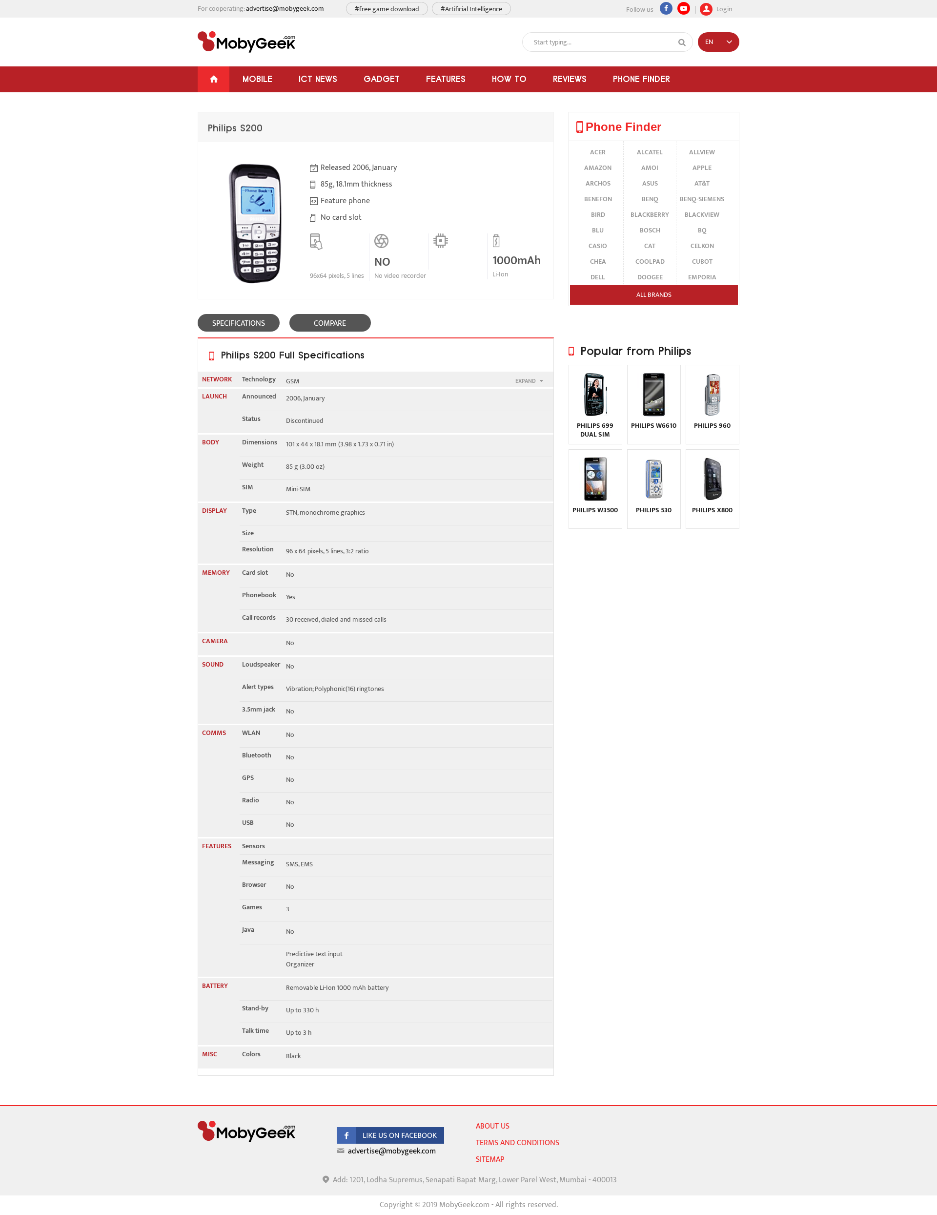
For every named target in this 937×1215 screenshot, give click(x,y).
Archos (598, 183)
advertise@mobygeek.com (285, 8)
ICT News (318, 79)
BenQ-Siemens (702, 199)
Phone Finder (641, 79)
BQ (702, 230)
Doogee (650, 277)
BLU (598, 230)
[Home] (213, 79)
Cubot (702, 261)
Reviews (570, 79)
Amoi (649, 167)
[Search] (682, 42)
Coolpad (650, 261)
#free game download (387, 9)
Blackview (702, 214)
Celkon (702, 245)
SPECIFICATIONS (238, 323)
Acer (598, 152)
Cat (649, 245)
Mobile (257, 79)
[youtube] (683, 8)
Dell (598, 277)
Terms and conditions (517, 1143)
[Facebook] (666, 8)
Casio (598, 245)
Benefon (598, 199)
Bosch (650, 230)
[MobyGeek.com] (246, 42)
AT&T (702, 183)
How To (509, 79)
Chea (598, 261)
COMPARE (330, 323)
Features (446, 79)
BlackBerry (650, 214)
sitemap (490, 1159)
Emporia (702, 277)
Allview (702, 152)
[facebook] (390, 1141)
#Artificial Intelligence (471, 9)
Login (723, 8)
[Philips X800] (712, 498)
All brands (654, 294)
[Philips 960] (712, 414)
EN (709, 41)
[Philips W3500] (595, 498)
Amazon (597, 167)
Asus (650, 183)
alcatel (650, 152)
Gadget (382, 79)
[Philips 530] (654, 498)
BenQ (650, 199)
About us (492, 1126)
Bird (598, 214)
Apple (702, 167)
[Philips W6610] (654, 414)
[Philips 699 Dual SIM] (595, 414)
